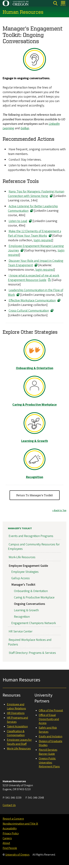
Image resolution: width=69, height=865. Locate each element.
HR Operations (15, 713)
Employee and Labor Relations (16, 706)
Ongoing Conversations (29, 604)
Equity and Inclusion (50, 736)
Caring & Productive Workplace (34, 597)
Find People (10, 848)
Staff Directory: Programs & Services (32, 653)
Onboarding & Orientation (31, 591)
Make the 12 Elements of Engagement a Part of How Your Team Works (34, 233)
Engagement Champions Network (33, 623)
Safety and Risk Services (48, 730)
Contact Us (9, 805)
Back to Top (60, 510)
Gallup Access (20, 578)
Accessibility (10, 828)
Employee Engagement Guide (28, 566)
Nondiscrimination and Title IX (20, 824)
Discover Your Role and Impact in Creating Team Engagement (35, 263)
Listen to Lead (18, 221)
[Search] (55, 3)
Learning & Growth (26, 610)
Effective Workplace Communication (32, 300)
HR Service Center (20, 631)
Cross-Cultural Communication (29, 310)
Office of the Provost (51, 710)
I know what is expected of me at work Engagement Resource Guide (33, 277)
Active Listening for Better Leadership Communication (33, 208)
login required (43, 240)
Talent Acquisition (17, 726)
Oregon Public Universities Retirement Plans (49, 762)
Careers (7, 838)
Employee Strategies (25, 572)
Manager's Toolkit (20, 528)
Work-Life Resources (22, 557)
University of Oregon (17, 855)
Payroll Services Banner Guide (48, 752)
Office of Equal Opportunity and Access (49, 719)
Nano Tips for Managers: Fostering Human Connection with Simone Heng (36, 193)
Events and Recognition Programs (31, 536)
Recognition (22, 616)
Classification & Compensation (16, 733)
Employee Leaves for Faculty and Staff (19, 742)
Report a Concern (13, 819)
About (6, 843)
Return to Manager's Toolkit (34, 495)
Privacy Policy (11, 833)
